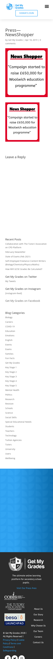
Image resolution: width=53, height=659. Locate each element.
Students (9, 426)
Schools (9, 408)
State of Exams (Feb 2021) (17, 256)
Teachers (9, 431)
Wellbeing (10, 458)
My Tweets (10, 281)
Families (9, 353)
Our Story (38, 614)
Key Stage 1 (11, 367)
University (10, 449)
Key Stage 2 (11, 372)
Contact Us (38, 642)
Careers (9, 321)
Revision (9, 403)
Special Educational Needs (18, 421)
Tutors (8, 444)
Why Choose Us (38, 625)
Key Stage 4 (11, 381)
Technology (10, 435)
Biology (8, 317)
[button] (46, 6)
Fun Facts (10, 358)
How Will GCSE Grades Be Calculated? (23, 269)
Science (9, 412)
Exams (8, 349)
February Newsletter (15, 252)
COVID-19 (10, 326)
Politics (8, 394)
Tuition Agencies (13, 440)
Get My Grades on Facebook (22, 300)
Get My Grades (15, 40)
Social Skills (11, 417)
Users (8, 453)
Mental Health (12, 390)
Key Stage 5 (11, 385)
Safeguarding (9, 650)
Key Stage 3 (11, 376)
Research (9, 399)
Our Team (38, 631)
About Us (38, 609)
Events (8, 344)
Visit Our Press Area (27, 588)
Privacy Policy (9, 640)
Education (10, 331)
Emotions (9, 335)
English (9, 340)
